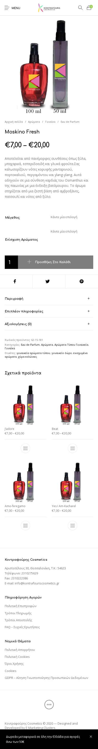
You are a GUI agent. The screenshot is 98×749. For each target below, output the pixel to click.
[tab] (49, 298)
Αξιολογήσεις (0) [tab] (18, 324)
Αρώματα (34, 121)
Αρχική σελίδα (14, 121)
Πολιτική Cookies (17, 657)
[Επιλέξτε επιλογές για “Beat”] (72, 448)
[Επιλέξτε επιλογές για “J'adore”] (25, 448)
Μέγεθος (12, 217)
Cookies (10, 671)
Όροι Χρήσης (14, 663)
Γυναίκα (50, 121)
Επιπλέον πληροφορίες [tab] (24, 311)
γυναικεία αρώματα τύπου (33, 353)
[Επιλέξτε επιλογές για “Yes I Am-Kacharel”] (72, 526)
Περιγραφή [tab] (14, 298)
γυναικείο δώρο (62, 353)
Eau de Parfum (70, 121)
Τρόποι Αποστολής (18, 620)
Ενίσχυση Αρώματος (21, 239)
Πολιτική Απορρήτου (20, 650)
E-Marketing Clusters (40, 728)
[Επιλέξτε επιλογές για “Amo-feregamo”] (25, 526)
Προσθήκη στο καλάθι (53, 262)
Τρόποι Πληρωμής (18, 613)
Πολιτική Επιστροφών (20, 606)
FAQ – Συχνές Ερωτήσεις (22, 627)
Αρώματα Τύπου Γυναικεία (71, 344)
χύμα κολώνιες (27, 356)
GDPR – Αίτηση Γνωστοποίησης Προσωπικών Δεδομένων (46, 678)
